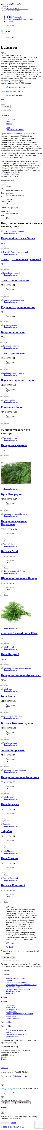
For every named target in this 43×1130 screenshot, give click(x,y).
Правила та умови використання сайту (21, 985)
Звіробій (6, 831)
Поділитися (10, 119)
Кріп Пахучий (10, 654)
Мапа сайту (10, 993)
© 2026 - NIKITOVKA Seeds (12, 1127)
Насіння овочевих (13, 1018)
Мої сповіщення (12, 1036)
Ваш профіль (6, 1022)
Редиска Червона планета (18, 307)
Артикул (4, 176)
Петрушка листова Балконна (20, 777)
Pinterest (9, 124)
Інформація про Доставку (16, 978)
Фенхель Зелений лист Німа (19, 633)
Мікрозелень (11, 1016)
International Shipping (14, 987)
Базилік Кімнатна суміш (17, 723)
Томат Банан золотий (15, 280)
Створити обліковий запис (16, 1034)
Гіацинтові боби (11, 407)
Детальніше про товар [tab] (15, 130)
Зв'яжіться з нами (13, 991)
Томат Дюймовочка (13, 353)
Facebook (9, 947)
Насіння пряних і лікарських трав (19, 1014)
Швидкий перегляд (10, 233)
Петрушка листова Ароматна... (21, 675)
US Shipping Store (13, 1009)
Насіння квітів (11, 1012)
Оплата (9, 980)
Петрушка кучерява (14, 445)
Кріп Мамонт (9, 858)
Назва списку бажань (9, 1100)
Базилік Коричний (13, 885)
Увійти (8, 1032)
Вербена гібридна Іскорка (18, 379)
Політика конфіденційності (17, 983)
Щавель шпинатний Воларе (19, 578)
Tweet (8, 121)
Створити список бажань (21, 1103)
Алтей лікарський (13, 750)
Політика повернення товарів (18, 989)
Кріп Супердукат (12, 494)
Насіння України (13, 174)
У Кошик (6, 106)
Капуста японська (13, 332)
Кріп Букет (8, 695)
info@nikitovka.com (19, 1076)
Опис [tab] (8, 128)
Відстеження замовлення (16, 1030)
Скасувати (5, 1103)
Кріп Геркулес (10, 804)
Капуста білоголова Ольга (18, 238)
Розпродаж (10, 1005)
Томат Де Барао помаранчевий (21, 259)
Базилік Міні (9, 551)
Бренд (3, 174)
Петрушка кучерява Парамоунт (14, 523)
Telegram (4, 1059)
